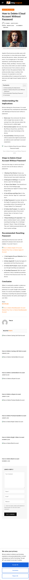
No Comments (19, 25)
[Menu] (3, 2)
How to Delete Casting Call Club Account (14, 351)
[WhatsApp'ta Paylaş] (6, 304)
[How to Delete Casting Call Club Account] (14, 342)
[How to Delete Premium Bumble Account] (14, 406)
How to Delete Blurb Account (10, 459)
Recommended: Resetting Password (13, 93)
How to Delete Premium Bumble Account (14, 415)
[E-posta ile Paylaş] (7, 304)
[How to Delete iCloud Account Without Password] (14, 38)
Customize (15, 570)
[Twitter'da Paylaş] (3, 304)
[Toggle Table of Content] (23, 85)
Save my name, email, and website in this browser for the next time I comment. (14, 507)
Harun (8, 23)
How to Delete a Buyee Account (11, 394)
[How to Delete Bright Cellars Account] (14, 428)
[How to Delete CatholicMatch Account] (14, 363)
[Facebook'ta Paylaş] (2, 304)
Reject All (15, 576)
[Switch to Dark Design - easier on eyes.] (24, 2)
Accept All (15, 564)
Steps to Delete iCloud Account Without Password (14, 90)
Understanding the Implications (12, 87)
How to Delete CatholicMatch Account (13, 372)
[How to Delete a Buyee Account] (14, 385)
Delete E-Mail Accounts (8, 9)
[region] (14, 564)
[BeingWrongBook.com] (14, 2)
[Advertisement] (14, 538)
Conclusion (7, 95)
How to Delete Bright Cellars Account (13, 437)
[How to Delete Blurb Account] (14, 449)
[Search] (27, 2)
